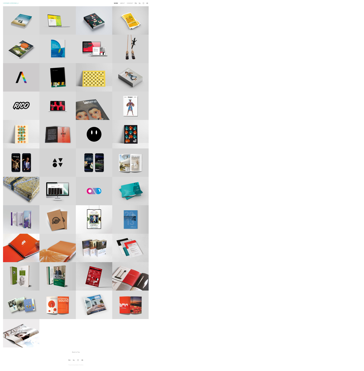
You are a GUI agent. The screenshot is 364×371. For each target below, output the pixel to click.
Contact (130, 3)
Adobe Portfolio (79, 365)
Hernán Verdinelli (11, 3)
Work (116, 3)
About (122, 3)
